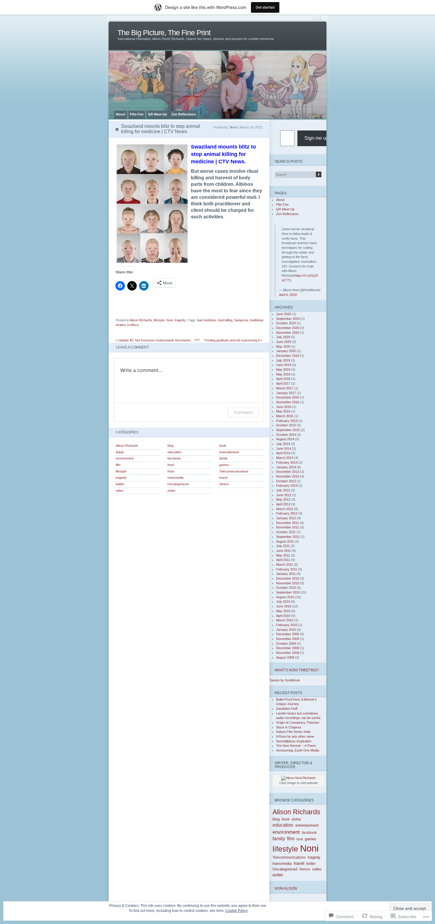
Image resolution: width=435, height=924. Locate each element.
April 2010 (283, 615)
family (223, 458)
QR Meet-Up (157, 114)
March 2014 (284, 457)
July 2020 (283, 337)
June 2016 (283, 407)
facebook (174, 458)
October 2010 (286, 587)
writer (171, 490)
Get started (265, 7)
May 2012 (283, 499)
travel (223, 477)
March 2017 (284, 388)
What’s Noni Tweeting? (297, 670)
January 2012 (286, 518)
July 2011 (283, 546)
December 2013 (287, 471)
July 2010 (283, 601)
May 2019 (283, 369)
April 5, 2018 (288, 294)
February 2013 (286, 485)
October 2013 (286, 481)
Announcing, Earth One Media (297, 750)
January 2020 (286, 351)
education (174, 452)
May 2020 (283, 346)
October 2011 (286, 532)
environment (124, 458)
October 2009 (286, 643)
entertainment (229, 452)
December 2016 (287, 397)
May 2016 (283, 411)
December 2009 (287, 634)
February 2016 (286, 421)
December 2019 (287, 355)
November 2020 (287, 332)
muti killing (225, 320)
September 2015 (288, 430)
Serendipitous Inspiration (293, 741)
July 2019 (283, 360)
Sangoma (241, 320)
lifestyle (159, 320)
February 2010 (286, 625)
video (119, 490)
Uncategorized (177, 484)
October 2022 (286, 323)
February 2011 (286, 569)
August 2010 (285, 597)
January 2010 (286, 629)
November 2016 (287, 402)
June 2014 (283, 448)
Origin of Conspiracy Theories (297, 722)
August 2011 (285, 541)
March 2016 (284, 416)
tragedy (180, 320)
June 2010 (283, 606)
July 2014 (283, 444)
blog (170, 445)
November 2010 (287, 583)
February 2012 (286, 513)
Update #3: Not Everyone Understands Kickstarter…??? (158, 340)
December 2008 (287, 648)
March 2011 (284, 564)
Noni (169, 320)
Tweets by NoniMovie (284, 680)
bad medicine (206, 320)
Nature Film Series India (293, 731)
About (120, 114)
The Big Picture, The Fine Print (163, 33)
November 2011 (287, 527)
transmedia (175, 477)
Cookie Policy (236, 911)
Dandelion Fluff (286, 708)
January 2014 (286, 467)
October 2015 (286, 425)
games (224, 465)
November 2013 (287, 476)
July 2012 (283, 490)
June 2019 (283, 365)
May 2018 (283, 374)
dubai (119, 452)
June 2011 (283, 550)
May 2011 (283, 555)
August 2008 (285, 657)
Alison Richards (141, 320)
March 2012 (284, 509)
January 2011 (286, 573)
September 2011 (287, 536)
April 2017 (283, 383)
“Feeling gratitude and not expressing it (232, 340)
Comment (243, 412)
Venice (224, 484)
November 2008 (287, 652)
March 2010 (284, 620)
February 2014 (286, 462)
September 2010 (288, 592)
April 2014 (283, 453)
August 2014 (285, 439)
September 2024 (288, 318)
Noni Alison (286, 888)
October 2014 (286, 434)
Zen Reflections (183, 114)
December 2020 (287, 328)
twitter (120, 484)
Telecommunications (234, 471)
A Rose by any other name (295, 736)
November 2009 (287, 639)
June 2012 (283, 495)
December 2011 (287, 523)
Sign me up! (317, 138)
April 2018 (283, 378)
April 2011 (283, 560)
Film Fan (137, 114)
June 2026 (283, 314)
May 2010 (283, 611)
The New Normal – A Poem (296, 745)
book (222, 445)
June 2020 (283, 342)
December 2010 (287, 578)
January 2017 (286, 393)
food (170, 465)
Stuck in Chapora (288, 727)
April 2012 (283, 504)
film (118, 465)
